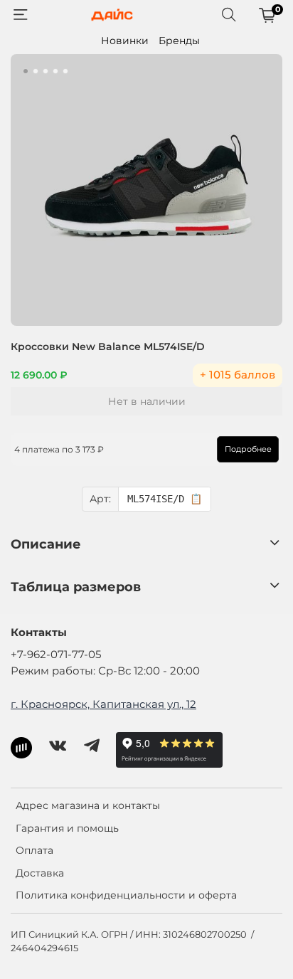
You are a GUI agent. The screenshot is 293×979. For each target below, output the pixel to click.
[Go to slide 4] (55, 71)
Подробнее (248, 449)
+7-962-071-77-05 (56, 654)
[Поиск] (229, 15)
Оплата (34, 850)
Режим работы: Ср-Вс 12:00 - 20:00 (105, 670)
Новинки (125, 40)
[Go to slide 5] (65, 71)
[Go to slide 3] (45, 71)
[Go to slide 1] (25, 71)
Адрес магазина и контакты (88, 805)
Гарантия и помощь (67, 828)
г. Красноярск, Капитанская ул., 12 (103, 704)
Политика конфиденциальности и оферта (126, 895)
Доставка (40, 873)
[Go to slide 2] (35, 71)
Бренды (179, 40)
